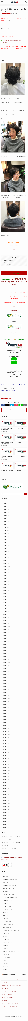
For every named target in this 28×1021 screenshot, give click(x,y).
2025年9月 (6, 536)
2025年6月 (6, 545)
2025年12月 (6, 527)
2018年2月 (6, 725)
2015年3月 (6, 824)
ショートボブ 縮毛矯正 (7, 994)
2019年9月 (6, 668)
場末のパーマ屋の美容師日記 (8, 390)
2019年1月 (6, 692)
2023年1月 (6, 587)
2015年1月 (6, 827)
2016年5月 (6, 788)
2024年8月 (6, 575)
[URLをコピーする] (25, 405)
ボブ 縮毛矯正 (5, 1000)
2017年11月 (6, 734)
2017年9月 (6, 740)
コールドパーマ (7, 909)
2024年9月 (6, 572)
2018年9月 (6, 704)
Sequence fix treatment (9, 885)
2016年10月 (6, 773)
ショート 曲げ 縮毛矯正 (7, 997)
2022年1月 (6, 593)
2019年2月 (6, 689)
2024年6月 (6, 581)
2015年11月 (6, 806)
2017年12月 (6, 731)
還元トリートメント (8, 888)
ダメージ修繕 (7, 927)
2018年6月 (6, 713)
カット (6, 13)
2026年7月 (6, 506)
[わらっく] (12, 489)
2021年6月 (6, 605)
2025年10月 (6, 533)
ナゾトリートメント (8, 894)
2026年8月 (6, 503)
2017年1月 (6, 764)
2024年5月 (6, 584)
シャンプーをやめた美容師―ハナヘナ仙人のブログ (13, 385)
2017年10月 (6, 737)
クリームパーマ (7, 876)
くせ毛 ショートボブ (6, 839)
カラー (5, 918)
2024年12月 (6, 563)
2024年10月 (6, 569)
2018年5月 (6, 716)
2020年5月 (6, 644)
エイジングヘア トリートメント (11, 930)
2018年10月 (6, 701)
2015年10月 (6, 809)
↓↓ (7, 262)
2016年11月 (6, 770)
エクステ (5, 948)
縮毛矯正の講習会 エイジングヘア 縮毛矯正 (11, 842)
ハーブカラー (7, 921)
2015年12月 (6, 803)
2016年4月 (6, 791)
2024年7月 (6, 578)
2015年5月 (6, 821)
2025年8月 (6, 539)
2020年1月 (6, 656)
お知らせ (5, 963)
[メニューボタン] (2, 2)
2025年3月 (6, 554)
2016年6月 (6, 785)
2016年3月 (6, 794)
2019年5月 (6, 680)
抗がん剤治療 (6, 954)
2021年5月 (6, 608)
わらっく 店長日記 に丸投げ (10, 897)
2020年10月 (6, 629)
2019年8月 (6, 671)
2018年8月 (6, 707)
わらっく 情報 (6, 957)
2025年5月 (6, 548)
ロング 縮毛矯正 (5, 845)
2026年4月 (6, 515)
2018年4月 (6, 719)
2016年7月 (6, 782)
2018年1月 (6, 728)
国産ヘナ (6, 915)
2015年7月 (6, 818)
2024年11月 (6, 566)
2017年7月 (6, 746)
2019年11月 (6, 662)
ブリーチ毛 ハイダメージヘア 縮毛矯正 (10, 1003)
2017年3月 (6, 758)
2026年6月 (6, 509)
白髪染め (5, 903)
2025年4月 (6, 551)
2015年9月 (6, 812)
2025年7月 (6, 542)
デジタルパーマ (7, 900)
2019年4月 (6, 683)
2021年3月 (6, 614)
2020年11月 (6, 626)
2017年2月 (6, 761)
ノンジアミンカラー (8, 924)
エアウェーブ (7, 906)
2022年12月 (6, 590)
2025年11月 (6, 530)
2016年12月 (6, 767)
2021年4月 (6, 611)
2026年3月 (6, 518)
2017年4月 (6, 755)
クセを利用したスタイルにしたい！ (9, 848)
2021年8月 (6, 599)
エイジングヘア (7, 942)
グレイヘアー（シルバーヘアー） (11, 951)
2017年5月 (6, 752)
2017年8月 (6, 743)
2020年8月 (6, 635)
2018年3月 (6, 722)
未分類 (5, 969)
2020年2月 (6, 653)
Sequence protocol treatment (11, 879)
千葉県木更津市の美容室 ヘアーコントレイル (14, 974)
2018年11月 (6, 698)
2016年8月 (6, 779)
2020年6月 (6, 641)
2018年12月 (6, 695)
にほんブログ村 (4, 42)
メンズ (5, 945)
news (3, 13)
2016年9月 (6, 776)
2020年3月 (6, 650)
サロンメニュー (7, 891)
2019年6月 (6, 677)
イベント (5, 966)
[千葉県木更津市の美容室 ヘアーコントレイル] (14, 2)
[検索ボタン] (26, 2)
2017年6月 (6, 749)
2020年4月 (6, 647)
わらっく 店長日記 (9, 260)
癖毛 (9, 13)
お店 (5, 960)
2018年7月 (6, 710)
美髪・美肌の (9, 264)
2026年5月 (6, 512)
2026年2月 (6, 521)
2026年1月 (6, 524)
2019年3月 (6, 686)
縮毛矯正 (6, 912)
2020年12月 (6, 623)
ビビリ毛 (6, 939)
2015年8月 (6, 815)
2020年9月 (6, 632)
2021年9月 (6, 596)
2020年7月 (6, 638)
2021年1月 (6, 620)
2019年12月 (6, 659)
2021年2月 (6, 617)
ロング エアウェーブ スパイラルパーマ (10, 1007)
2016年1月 (6, 800)
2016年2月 (6, 797)
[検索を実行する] (25, 494)
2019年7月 (6, 674)
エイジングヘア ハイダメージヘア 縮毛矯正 (11, 836)
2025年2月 (6, 557)
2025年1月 (6, 560)
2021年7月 (6, 602)
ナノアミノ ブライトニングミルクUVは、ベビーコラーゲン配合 (14, 282)
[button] (3, 405)
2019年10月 (6, 665)
